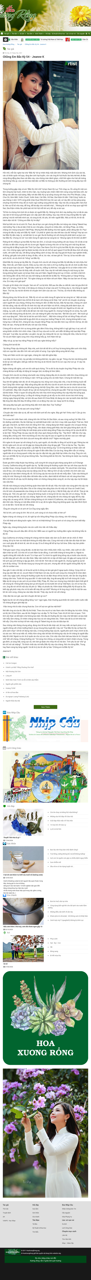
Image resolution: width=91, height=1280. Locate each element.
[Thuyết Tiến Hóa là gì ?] (23, 822)
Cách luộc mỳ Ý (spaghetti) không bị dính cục (67, 920)
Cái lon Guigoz (11, 663)
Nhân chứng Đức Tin (69, 1209)
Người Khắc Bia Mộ (13, 701)
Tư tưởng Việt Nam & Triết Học (24, 39)
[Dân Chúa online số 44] (76, 39)
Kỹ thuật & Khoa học (58, 34)
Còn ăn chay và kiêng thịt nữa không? (64, 812)
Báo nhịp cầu (48, 39)
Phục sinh (53, 939)
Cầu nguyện (81, 34)
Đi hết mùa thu (55, 955)
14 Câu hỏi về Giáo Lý (58, 825)
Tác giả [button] (7, 34)
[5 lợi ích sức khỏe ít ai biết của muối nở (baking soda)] (23, 859)
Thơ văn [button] (15, 34)
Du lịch (64, 1224)
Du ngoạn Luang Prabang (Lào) (17, 696)
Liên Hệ (64, 1235)
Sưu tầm (35, 1209)
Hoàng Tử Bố (10, 688)
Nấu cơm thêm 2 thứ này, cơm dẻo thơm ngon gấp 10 (22, 926)
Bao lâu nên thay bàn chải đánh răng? (64, 850)
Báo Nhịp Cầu (13, 712)
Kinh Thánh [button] (39, 34)
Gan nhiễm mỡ (55, 862)
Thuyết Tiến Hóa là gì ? (11, 837)
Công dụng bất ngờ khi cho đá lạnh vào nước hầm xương (67, 906)
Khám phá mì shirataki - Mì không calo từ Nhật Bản (69, 916)
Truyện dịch (7, 1213)
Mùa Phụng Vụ (67, 1217)
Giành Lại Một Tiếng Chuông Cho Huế (20, 667)
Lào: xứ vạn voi (71, 34)
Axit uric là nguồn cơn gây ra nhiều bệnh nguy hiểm (69, 858)
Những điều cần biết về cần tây (61, 912)
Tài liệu (34, 1224)
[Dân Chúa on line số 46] (40, 39)
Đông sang (54, 951)
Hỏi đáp (48, 34)
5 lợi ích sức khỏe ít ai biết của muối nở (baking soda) (23, 875)
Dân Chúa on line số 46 (63, 39)
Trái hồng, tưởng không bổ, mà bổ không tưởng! (67, 854)
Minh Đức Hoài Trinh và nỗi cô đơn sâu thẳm (22, 680)
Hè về (5, 964)
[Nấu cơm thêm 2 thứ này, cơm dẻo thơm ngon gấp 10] (23, 911)
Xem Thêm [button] (45, 707)
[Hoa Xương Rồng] (2, 33)
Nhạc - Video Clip (67, 1243)
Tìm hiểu (35, 1232)
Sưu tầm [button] (30, 34)
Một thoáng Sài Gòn (13, 671)
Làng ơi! (9, 675)
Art (8, 932)
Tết (51, 947)
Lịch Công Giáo (14, 748)
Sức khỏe (11, 843)
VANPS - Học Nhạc (9, 1221)
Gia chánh (12, 895)
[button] (86, 33)
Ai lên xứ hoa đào (12, 692)
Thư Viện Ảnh (66, 1239)
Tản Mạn (35, 1220)
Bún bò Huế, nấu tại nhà (59, 901)
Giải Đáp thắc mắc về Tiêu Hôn (61, 820)
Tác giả (10, 48)
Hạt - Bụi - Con (55, 943)
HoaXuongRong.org (32, 1250)
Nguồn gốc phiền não (13, 684)
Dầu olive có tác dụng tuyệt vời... (62, 866)
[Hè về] (23, 948)
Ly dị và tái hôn (55, 829)
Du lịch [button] (22, 34)
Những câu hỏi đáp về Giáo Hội (61, 816)
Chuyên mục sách (69, 1231)
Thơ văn (5, 1209)
